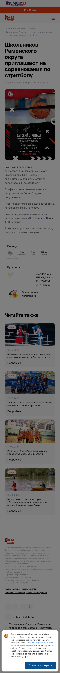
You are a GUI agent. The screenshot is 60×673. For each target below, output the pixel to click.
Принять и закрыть (40, 665)
